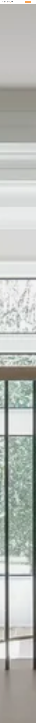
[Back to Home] (7, 2)
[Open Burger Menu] (34, 2)
